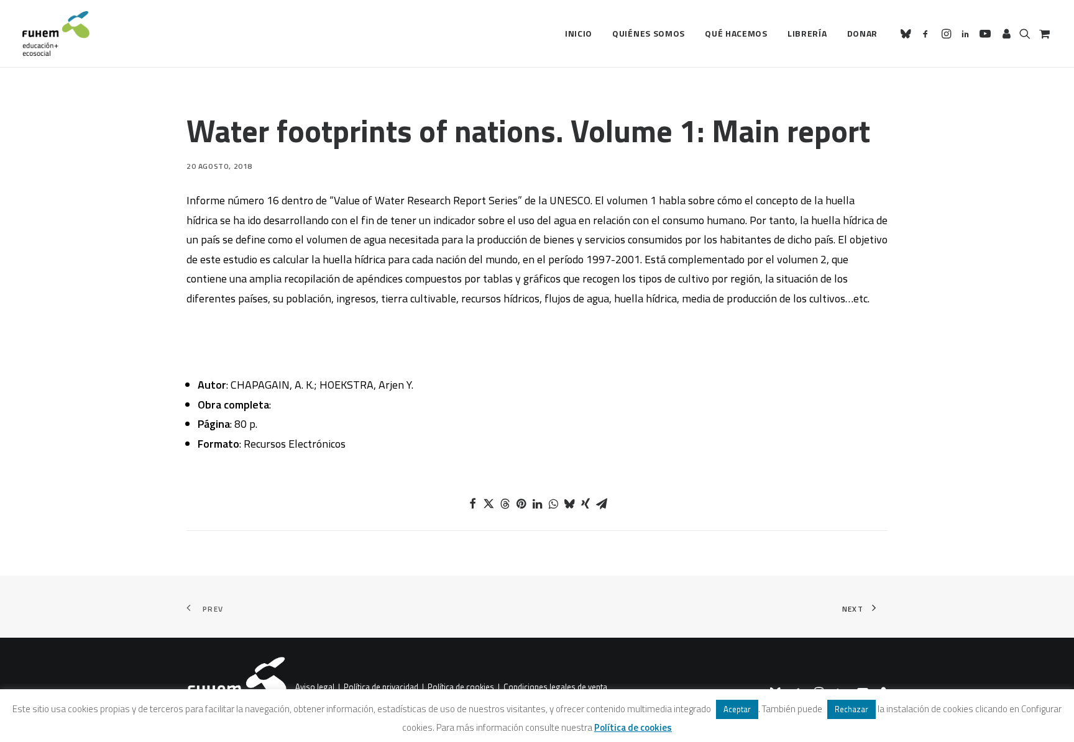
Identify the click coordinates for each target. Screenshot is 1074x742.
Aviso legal (314, 687)
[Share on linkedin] (537, 503)
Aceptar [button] (737, 709)
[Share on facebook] (472, 503)
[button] (908, 33)
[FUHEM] (56, 33)
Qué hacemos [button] (736, 33)
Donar (862, 33)
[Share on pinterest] (520, 503)
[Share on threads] (504, 503)
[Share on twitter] (488, 503)
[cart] (1043, 33)
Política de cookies (461, 687)
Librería (807, 33)
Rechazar (851, 709)
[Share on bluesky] (569, 503)
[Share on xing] (585, 503)
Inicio (578, 33)
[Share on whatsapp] (553, 503)
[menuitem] (578, 33)
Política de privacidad (381, 687)
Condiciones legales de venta (555, 687)
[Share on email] (601, 503)
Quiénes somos (648, 33)
